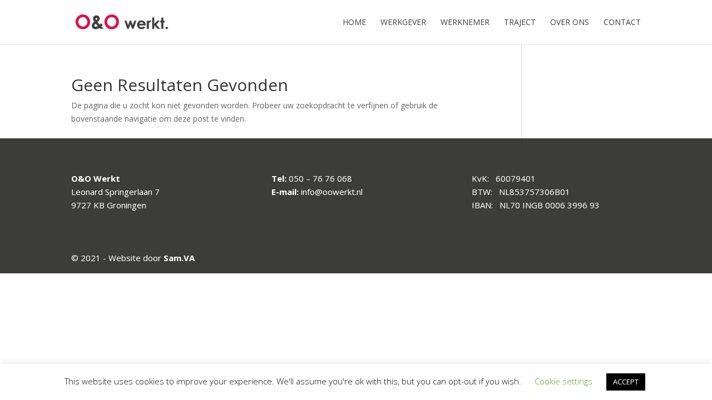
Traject (520, 22)
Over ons (569, 22)
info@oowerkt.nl (332, 191)
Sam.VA (179, 257)
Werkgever (403, 22)
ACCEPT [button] (626, 382)
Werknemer (465, 22)
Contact (622, 22)
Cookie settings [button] (563, 381)
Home (354, 22)
